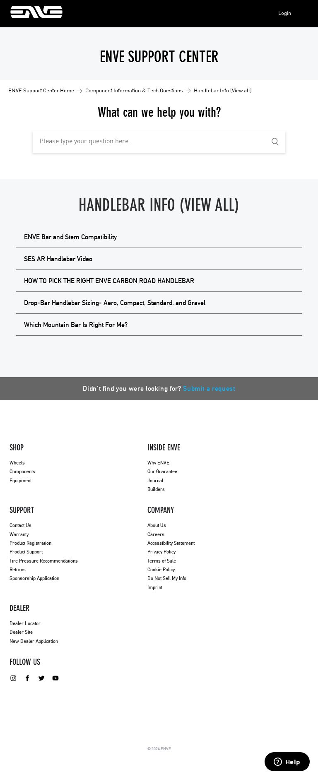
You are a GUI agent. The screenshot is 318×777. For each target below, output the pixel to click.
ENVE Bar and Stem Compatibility (70, 237)
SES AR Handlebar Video (58, 259)
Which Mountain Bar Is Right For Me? (76, 325)
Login (284, 13)
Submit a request (209, 388)
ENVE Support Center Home (41, 91)
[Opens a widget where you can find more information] (287, 762)
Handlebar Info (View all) (223, 91)
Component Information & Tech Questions (134, 91)
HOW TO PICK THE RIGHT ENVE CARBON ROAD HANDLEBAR (109, 281)
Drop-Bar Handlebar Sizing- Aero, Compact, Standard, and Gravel (114, 303)
